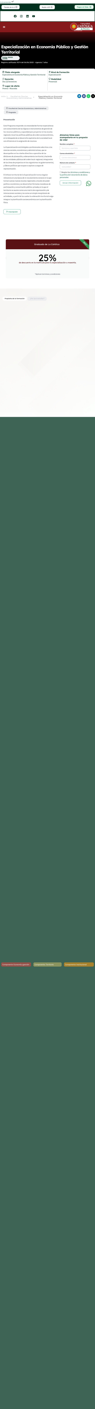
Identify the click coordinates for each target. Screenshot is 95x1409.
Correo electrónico (67, 153)
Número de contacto (67, 163)
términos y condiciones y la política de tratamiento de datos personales (75, 174)
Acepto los (75, 174)
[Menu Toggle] (4, 27)
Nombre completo (67, 144)
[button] (50, 97)
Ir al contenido (5, 2)
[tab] (14, 299)
